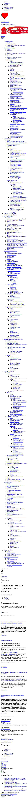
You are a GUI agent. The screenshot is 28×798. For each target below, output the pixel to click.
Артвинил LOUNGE (18, 440)
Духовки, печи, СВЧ (12, 229)
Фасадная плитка (14, 467)
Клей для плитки (14, 291)
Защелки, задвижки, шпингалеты (18, 378)
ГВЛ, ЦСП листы (11, 263)
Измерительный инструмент (17, 209)
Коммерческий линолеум (19, 431)
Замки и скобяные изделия (13, 374)
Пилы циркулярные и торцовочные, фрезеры (15, 164)
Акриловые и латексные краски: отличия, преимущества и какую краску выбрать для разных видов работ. (13, 622)
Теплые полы (10, 54)
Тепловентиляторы (14, 529)
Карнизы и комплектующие (14, 480)
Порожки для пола (14, 422)
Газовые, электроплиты (13, 231)
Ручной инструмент (12, 180)
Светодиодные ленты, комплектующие (15, 541)
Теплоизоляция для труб (16, 82)
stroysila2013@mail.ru (6, 742)
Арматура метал (14, 336)
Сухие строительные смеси (13, 271)
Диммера (9, 506)
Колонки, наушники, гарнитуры (15, 241)
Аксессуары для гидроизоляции (18, 305)
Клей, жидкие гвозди (15, 352)
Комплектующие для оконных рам (15, 479)
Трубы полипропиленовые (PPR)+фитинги (16, 72)
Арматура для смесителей (16, 136)
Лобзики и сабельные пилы (17, 172)
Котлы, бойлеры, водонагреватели (18, 108)
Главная (6, 1)
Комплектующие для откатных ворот (16, 53)
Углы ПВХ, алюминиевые (16, 419)
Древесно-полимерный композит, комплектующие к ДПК (15, 456)
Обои (8, 478)
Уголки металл (13, 323)
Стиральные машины (12, 224)
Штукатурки (13, 288)
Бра (10, 549)
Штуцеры (12, 69)
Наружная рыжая (17, 120)
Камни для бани (11, 553)
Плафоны (12, 545)
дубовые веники (11, 654)
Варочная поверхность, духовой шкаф (16, 219)
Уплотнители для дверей (16, 396)
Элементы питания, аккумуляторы (15, 484)
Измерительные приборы (13, 144)
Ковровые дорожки (17, 452)
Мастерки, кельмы (17, 196)
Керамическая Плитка (15, 472)
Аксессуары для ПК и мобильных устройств (15, 236)
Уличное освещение (15, 535)
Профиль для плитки (15, 420)
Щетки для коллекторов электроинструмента (16, 151)
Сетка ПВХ (12, 296)
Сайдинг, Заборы (11, 43)
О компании (7, 3)
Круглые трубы (13, 332)
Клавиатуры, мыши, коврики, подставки (17, 243)
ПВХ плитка (16, 438)
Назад (8, 42)
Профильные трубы (15, 327)
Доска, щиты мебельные (16, 313)
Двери (8, 392)
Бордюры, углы (13, 475)
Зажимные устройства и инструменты (16, 211)
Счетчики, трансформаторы (14, 490)
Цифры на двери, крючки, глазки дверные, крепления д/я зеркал (19, 402)
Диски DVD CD (11, 249)
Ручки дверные (16, 407)
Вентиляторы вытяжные (16, 65)
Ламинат (12, 434)
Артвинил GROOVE (18, 442)
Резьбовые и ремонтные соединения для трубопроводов (18, 88)
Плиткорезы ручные (15, 201)
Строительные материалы (10, 251)
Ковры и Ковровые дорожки (17, 446)
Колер (11, 367)
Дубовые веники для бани (6, 640)
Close (2, 38)
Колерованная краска (15, 365)
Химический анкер (11, 255)
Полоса (11, 329)
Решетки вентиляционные (16, 62)
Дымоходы (9, 50)
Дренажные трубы (14, 126)
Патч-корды (10, 498)
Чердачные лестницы (12, 458)
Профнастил (13, 325)
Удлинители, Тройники (13, 488)
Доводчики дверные (18, 410)
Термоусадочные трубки (16, 520)
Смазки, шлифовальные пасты (17, 158)
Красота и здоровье (11, 235)
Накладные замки (17, 384)
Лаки (11, 360)
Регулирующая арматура (16, 94)
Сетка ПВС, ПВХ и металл (13, 293)
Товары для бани (8, 550)
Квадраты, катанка (14, 335)
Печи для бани (10, 561)
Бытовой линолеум (17, 432)
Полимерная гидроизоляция (17, 304)
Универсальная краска (15, 359)
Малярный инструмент (15, 205)
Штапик (12, 395)
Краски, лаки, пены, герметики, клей (13, 339)
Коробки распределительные (14, 500)
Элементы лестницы (15, 460)
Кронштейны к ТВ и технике (14, 228)
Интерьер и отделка (9, 371)
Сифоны (12, 86)
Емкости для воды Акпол (10, 214)
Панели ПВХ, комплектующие (14, 476)
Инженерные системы (9, 47)
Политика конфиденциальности (9, 794)
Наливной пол (13, 289)
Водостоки (12, 280)
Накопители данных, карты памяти (16, 240)
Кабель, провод (10, 503)
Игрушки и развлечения (10, 213)
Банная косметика (11, 555)
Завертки (12, 391)
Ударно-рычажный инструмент (17, 198)
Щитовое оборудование (13, 486)
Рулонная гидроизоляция (16, 303)
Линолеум (12, 426)
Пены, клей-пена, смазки (16, 351)
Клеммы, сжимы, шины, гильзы (15, 502)
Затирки (9, 259)
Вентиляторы (10, 511)
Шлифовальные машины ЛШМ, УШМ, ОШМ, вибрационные (18, 154)
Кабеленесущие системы (13, 504)
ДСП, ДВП (12, 312)
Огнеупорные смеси (15, 273)
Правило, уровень (17, 192)
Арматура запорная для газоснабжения (15, 132)
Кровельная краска (14, 361)
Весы (8, 233)
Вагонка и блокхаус (15, 315)
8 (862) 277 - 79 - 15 (5, 723)
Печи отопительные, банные (11, 557)
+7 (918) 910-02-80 (5, 729)
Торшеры (12, 539)
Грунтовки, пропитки (12, 343)
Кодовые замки (16, 387)
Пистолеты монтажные (18, 193)
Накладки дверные (14, 376)
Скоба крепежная (11, 492)
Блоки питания (10, 512)
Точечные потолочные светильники (15, 537)
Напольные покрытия (12, 416)
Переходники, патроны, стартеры (15, 496)
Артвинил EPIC (17, 443)
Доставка (6, 4)
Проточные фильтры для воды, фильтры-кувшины (17, 99)
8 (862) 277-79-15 (5, 22)
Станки (11, 157)
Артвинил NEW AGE (18, 439)
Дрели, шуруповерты (15, 176)
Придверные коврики (18, 448)
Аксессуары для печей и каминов (15, 563)
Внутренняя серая (17, 121)
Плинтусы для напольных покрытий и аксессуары (16, 424)
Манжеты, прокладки (15, 106)
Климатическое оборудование (14, 523)
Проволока (12, 328)
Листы (11, 331)
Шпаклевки (13, 287)
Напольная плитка (14, 470)
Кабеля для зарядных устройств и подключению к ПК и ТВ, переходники (17, 245)
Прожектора (10, 495)
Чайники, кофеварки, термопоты (15, 220)
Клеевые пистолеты (15, 174)
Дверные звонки (11, 507)
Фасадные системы (8, 41)
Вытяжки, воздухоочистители (14, 232)
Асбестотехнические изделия (14, 253)
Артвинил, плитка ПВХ (16, 435)
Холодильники (10, 221)
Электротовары (7, 482)
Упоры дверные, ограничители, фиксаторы (19, 405)
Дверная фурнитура (15, 398)
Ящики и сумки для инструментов (15, 141)
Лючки (8, 55)
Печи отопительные (12, 559)
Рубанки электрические (16, 160)
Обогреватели (13, 530)
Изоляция (9, 518)
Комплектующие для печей (13, 562)
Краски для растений (15, 363)
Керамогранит (13, 471)
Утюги (8, 223)
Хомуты (12, 70)
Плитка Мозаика (14, 468)
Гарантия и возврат (8, 7)
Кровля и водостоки (12, 275)
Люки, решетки (13, 277)
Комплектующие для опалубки (14, 265)
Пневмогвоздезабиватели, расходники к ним (16, 162)
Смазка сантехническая (16, 85)
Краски (8, 355)
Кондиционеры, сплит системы (18, 531)
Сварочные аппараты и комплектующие (17, 142)
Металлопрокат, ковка (12, 319)
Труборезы (9, 146)
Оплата (5, 5)
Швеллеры (12, 321)
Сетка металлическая (15, 297)
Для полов (12, 369)
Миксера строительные (15, 170)
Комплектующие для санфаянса (18, 112)
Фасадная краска (14, 357)
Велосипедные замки (18, 390)
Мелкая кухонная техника (13, 227)
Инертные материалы (12, 261)
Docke (14, 283)
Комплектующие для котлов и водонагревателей (14, 58)
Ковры (14, 450)
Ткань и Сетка (10, 256)
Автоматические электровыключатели (16, 516)
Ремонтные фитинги (18, 92)
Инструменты (7, 138)
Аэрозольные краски (12, 341)
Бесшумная (15, 122)
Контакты (6, 9)
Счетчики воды (13, 84)
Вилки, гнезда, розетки (12, 510)
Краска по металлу (14, 364)
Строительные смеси (12, 284)
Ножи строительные (18, 194)
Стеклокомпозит (14, 324)
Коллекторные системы (16, 113)
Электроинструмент (12, 148)
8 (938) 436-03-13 (10, 24)
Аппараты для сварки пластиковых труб (15, 178)
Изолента (12, 522)
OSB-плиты (13, 317)
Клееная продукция (15, 311)
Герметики (12, 353)
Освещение (9, 533)
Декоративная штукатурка (16, 292)
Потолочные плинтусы (12, 462)
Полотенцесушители (15, 101)
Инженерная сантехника (13, 66)
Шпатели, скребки (17, 186)
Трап (8, 51)
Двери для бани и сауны (16, 414)
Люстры (12, 546)
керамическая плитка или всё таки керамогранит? (14, 680)
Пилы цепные (13, 166)
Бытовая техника (8, 216)
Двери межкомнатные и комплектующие (16, 412)
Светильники (13, 543)
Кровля (11, 279)
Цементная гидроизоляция (16, 301)
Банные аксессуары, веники (14, 554)
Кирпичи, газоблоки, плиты (14, 267)
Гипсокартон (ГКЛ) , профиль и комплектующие (15, 269)
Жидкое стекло (10, 260)
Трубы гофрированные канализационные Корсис (19, 118)
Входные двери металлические (17, 415)
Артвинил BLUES (17, 444)
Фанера (11, 309)
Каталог (3, 36)
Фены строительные (15, 156)
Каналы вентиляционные (16, 64)
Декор (11, 474)
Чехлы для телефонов (12, 239)
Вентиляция (10, 59)
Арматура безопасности (16, 137)
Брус (11, 316)
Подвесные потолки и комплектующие (17, 463)
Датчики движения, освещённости (15, 508)
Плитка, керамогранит (12, 464)
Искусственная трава (18, 454)
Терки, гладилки (17, 188)
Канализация (13, 114)
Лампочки (9, 499)
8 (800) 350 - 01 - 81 (5, 721)
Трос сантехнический (15, 81)
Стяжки (9, 491)
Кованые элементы (14, 333)
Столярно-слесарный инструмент (18, 200)
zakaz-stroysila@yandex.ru (7, 739)
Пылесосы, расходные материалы (15, 225)
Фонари (9, 487)
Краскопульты (13, 173)
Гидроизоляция (10, 299)
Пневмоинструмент (12, 145)
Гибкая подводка (14, 128)
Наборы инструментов (15, 204)
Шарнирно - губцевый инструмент (18, 197)
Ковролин (15, 451)
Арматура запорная (14, 134)
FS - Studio (12, 795)
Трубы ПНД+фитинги (15, 74)
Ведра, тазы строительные (13, 337)
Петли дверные (16, 408)
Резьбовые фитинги (18, 93)
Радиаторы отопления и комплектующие (16, 96)
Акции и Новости (8, 8)
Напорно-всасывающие (16, 105)
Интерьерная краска (15, 368)
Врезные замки (16, 388)
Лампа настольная (14, 547)
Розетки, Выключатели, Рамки (14, 494)
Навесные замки (17, 386)
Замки (11, 379)
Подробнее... (4, 635)
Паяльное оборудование (16, 202)
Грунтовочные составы (12, 264)
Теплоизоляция (10, 257)
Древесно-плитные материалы (14, 307)
